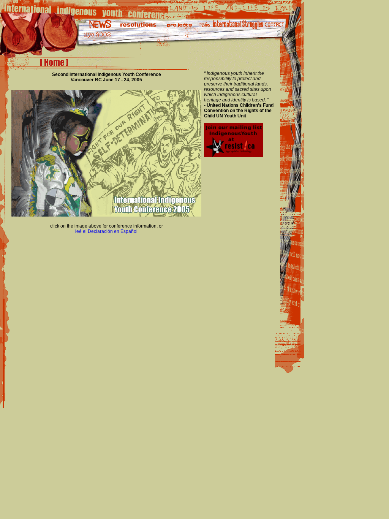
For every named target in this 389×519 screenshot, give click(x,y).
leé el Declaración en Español (106, 231)
